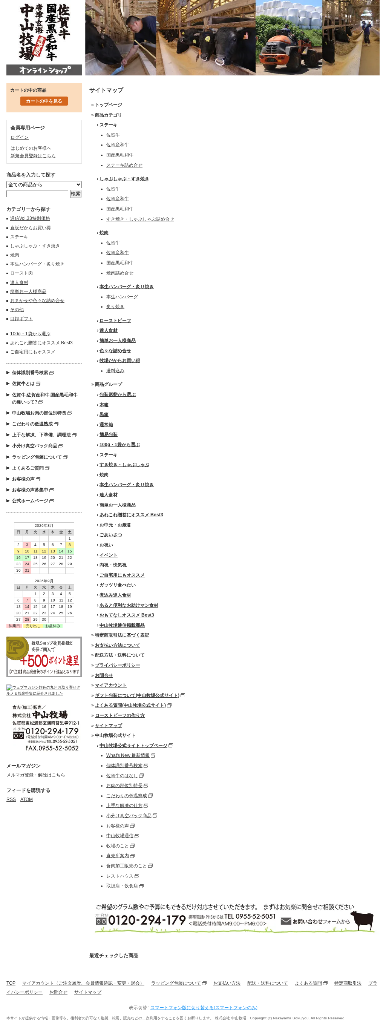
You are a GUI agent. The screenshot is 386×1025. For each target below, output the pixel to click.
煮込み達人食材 (115, 595)
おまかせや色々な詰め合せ (37, 300)
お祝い (106, 545)
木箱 (104, 404)
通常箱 (106, 424)
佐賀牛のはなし (122, 775)
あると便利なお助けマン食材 (129, 605)
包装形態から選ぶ (118, 394)
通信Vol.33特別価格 (30, 218)
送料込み (115, 370)
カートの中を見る (44, 101)
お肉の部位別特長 (124, 785)
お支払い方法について (117, 645)
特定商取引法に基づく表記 (122, 635)
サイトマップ (108, 725)
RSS (11, 799)
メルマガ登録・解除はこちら (35, 775)
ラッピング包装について (176, 983)
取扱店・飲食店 (122, 885)
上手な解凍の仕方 (124, 805)
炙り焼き (115, 306)
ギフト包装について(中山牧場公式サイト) (137, 695)
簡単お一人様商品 (118, 340)
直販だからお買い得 (30, 227)
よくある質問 (308, 983)
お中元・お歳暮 (115, 525)
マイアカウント (111, 685)
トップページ (108, 104)
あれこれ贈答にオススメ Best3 (131, 514)
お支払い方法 (226, 983)
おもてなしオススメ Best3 (127, 615)
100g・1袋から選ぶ (120, 444)
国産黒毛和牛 (119, 155)
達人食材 (109, 330)
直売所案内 (117, 855)
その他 (17, 309)
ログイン (20, 137)
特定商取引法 (347, 983)
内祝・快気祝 (113, 565)
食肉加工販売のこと (126, 865)
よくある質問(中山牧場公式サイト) (130, 705)
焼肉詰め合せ (119, 273)
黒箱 (104, 414)
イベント (109, 555)
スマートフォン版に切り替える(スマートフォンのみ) (203, 1007)
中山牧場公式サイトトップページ (133, 745)
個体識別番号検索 (124, 765)
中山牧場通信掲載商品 (122, 625)
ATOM (26, 799)
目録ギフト (21, 318)
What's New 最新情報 (128, 755)
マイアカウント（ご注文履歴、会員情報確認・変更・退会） (83, 983)
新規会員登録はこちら (33, 155)
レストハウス (119, 876)
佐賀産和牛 (117, 144)
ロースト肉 (21, 273)
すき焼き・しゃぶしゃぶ (124, 464)
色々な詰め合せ (115, 350)
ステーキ (109, 124)
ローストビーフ (115, 320)
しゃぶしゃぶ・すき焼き (124, 178)
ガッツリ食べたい (118, 585)
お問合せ (104, 675)
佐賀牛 (113, 135)
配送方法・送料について (120, 655)
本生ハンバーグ (122, 296)
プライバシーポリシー (117, 665)
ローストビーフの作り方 (120, 715)
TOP (10, 983)
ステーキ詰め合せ (124, 165)
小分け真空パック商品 (129, 815)
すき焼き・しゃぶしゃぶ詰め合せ (140, 219)
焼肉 (104, 232)
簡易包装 (109, 434)
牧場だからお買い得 (120, 360)
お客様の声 (117, 826)
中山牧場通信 (119, 835)
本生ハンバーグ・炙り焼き (127, 286)
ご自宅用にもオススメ (122, 575)
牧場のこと (117, 846)
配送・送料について (267, 983)
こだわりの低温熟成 (126, 795)
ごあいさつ (111, 534)
